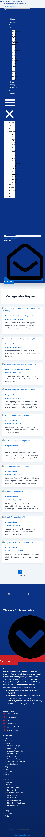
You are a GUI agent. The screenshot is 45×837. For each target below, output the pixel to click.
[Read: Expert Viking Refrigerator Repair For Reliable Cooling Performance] (12, 491)
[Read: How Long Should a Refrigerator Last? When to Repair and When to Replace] (16, 415)
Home (12, 19)
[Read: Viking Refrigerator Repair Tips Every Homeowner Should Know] (14, 517)
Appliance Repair (10, 369)
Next (23, 575)
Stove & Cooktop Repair (16, 761)
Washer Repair (12, 764)
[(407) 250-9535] (22, 236)
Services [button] (13, 28)
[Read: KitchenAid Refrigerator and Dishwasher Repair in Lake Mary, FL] (22, 309)
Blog (12, 82)
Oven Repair (11, 756)
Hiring (12, 85)
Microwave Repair (13, 754)
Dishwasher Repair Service (14, 316)
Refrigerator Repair (30, 316)
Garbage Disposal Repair (15, 44)
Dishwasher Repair (14, 746)
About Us (8, 741)
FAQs (12, 93)
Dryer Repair (11, 748)
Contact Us (9, 772)
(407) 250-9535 (11, 238)
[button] (9, 108)
